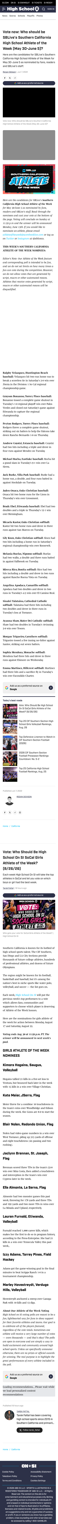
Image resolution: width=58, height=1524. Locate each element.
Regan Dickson (9, 72)
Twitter (10, 238)
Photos (39, 16)
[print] (20, 812)
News (4, 16)
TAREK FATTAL (23, 1412)
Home (5, 826)
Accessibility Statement (41, 1472)
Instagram (23, 238)
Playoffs (30, 16)
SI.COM (5, 3)
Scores (12, 16)
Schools (21, 16)
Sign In (50, 9)
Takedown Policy (9, 1476)
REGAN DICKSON (24, 797)
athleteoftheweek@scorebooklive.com (23, 234)
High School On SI (26, 995)
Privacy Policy (37, 1476)
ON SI (13, 3)
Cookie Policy (8, 1472)
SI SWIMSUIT (24, 3)
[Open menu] (4, 9)
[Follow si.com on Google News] (51, 688)
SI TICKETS (37, 3)
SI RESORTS (49, 3)
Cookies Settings (38, 1481)
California (15, 826)
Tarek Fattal (8, 888)
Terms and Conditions (12, 1481)
